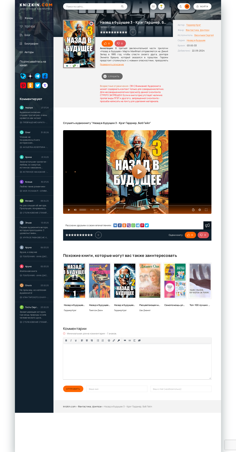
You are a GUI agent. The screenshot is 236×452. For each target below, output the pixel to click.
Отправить (73, 389)
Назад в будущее (196, 40)
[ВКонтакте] (115, 225)
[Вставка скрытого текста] (139, 340)
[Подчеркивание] (75, 340)
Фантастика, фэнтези (197, 30)
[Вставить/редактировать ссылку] (113, 340)
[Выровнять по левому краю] (82, 340)
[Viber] (129, 225)
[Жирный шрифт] (66, 340)
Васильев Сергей (204, 35)
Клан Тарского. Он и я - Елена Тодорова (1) (36, 297)
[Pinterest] (142, 225)
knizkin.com (69, 406)
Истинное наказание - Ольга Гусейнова (36, 172)
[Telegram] (138, 225)
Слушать (113, 76)
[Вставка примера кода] (129, 340)
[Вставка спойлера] (134, 340)
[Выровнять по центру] (86, 340)
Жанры (29, 18)
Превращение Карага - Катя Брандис (36, 122)
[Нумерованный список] (102, 340)
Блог (27, 35)
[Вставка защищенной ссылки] (118, 340)
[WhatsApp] (133, 225)
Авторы (29, 52)
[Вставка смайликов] (109, 340)
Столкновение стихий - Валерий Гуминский (36, 212)
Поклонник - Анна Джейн (36, 256)
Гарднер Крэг (193, 24)
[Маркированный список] (98, 340)
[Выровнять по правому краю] (91, 340)
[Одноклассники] (124, 225)
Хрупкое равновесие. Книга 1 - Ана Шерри (36, 237)
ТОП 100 (30, 26)
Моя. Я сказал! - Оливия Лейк (36, 191)
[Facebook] (120, 225)
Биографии (31, 43)
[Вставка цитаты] (124, 340)
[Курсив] (71, 340)
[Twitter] (147, 225)
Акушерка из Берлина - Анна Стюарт (36, 147)
